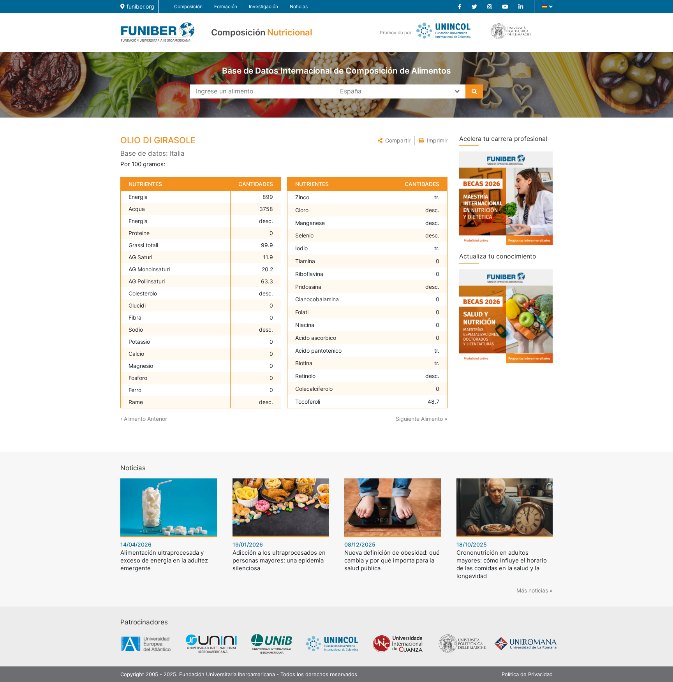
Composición (188, 6)
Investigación (263, 6)
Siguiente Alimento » (421, 418)
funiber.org (140, 6)
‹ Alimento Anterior (143, 418)
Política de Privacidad (527, 674)
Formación (225, 6)
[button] (394, 140)
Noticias (299, 6)
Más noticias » (534, 590)
